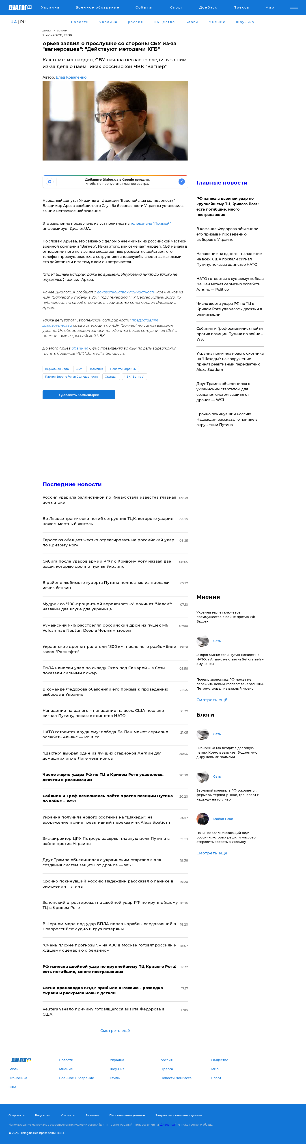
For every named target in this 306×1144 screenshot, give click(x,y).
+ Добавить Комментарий (78, 395)
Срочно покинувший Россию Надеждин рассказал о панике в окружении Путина (227, 419)
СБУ (79, 369)
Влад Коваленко (71, 77)
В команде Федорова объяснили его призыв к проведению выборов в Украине (227, 234)
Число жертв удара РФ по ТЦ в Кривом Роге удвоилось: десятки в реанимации (229, 309)
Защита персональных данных (179, 1115)
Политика (96, 369)
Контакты (68, 1115)
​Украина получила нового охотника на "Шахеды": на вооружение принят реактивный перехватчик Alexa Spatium (230, 361)
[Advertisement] (115, 436)
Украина (62, 31)
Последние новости (72, 484)
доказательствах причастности (126, 292)
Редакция (42, 1115)
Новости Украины (123, 369)
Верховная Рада (57, 369)
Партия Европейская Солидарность (71, 376)
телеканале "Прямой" (150, 223)
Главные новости (222, 182)
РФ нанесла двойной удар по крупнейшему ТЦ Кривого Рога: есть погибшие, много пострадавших (227, 206)
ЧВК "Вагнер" (135, 376)
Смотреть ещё (115, 1031)
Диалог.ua (167, 1124)
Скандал (111, 376)
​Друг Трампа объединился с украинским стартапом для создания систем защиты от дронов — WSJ (223, 392)
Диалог (47, 31)
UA (14, 22)
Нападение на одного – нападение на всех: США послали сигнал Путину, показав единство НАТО (229, 259)
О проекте (16, 1115)
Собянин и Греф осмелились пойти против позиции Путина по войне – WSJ (229, 333)
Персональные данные (127, 1115)
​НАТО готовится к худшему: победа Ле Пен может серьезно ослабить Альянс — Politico (230, 284)
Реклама (92, 1115)
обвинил (80, 348)
